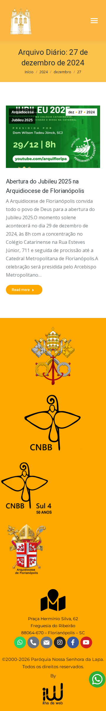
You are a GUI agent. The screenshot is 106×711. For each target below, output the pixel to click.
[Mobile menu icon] (94, 20)
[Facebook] (73, 642)
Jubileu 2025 (22, 120)
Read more (21, 290)
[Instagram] (60, 642)
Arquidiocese (22, 112)
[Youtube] (86, 642)
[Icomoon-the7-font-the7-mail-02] (46, 642)
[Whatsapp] (20, 642)
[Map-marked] (53, 600)
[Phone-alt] (33, 642)
